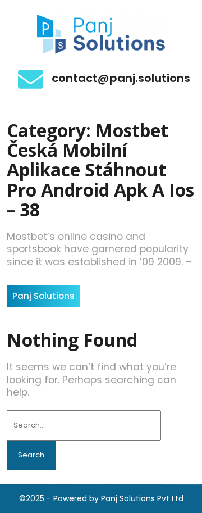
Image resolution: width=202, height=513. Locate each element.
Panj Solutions (43, 296)
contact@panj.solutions (121, 78)
